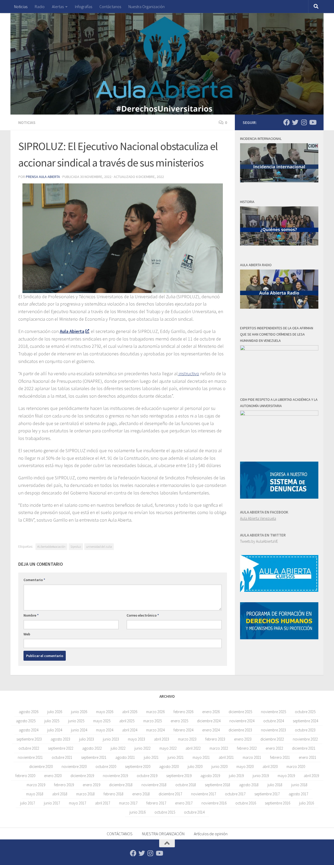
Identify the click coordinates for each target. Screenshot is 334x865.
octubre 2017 (235, 793)
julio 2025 (51, 720)
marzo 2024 (155, 729)
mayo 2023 (136, 739)
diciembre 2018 (121, 784)
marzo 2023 (187, 739)
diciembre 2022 (272, 739)
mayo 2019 (286, 775)
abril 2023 (161, 739)
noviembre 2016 (213, 803)
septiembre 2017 (267, 793)
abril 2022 (193, 748)
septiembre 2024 (305, 720)
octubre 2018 (185, 784)
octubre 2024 (273, 720)
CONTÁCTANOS (120, 833)
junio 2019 (261, 775)
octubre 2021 (62, 757)
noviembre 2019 (115, 775)
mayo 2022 (168, 748)
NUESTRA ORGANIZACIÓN (163, 833)
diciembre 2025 (240, 711)
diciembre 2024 (208, 720)
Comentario (34, 579)
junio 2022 (142, 748)
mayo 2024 (104, 729)
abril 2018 (59, 793)
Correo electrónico (143, 615)
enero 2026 (211, 711)
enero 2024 (211, 729)
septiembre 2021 (93, 757)
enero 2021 (307, 757)
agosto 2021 (125, 757)
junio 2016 (137, 812)
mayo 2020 (245, 766)
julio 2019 (236, 775)
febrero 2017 (156, 803)
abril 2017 (102, 803)
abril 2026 (129, 711)
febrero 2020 (25, 775)
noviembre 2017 (203, 793)
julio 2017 (27, 803)
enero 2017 (184, 803)
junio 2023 (111, 739)
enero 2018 (141, 793)
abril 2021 (226, 757)
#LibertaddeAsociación (51, 546)
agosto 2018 (249, 784)
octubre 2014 (194, 812)
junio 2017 (52, 803)
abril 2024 (129, 729)
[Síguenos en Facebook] (286, 122)
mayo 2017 (77, 803)
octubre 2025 (305, 711)
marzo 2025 (152, 720)
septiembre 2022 (60, 748)
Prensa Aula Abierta (43, 176)
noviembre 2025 (273, 711)
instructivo (188, 374)
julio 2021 (151, 757)
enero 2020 (53, 775)
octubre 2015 (164, 812)
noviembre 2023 (273, 729)
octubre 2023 (305, 729)
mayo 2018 (34, 793)
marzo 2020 (296, 766)
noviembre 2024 (241, 720)
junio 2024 (79, 729)
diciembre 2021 (303, 748)
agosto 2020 (169, 766)
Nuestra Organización (146, 6)
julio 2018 (274, 784)
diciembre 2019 (82, 775)
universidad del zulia (99, 546)
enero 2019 (91, 784)
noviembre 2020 (74, 766)
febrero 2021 (280, 757)
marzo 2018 (85, 793)
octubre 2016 (245, 803)
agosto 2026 (28, 711)
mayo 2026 (104, 711)
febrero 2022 (247, 748)
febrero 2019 (64, 784)
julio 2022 (118, 748)
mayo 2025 (101, 720)
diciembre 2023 (240, 729)
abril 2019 (311, 775)
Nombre (31, 615)
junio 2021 (176, 757)
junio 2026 (79, 711)
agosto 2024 (28, 729)
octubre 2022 (29, 748)
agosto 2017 (298, 793)
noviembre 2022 (305, 739)
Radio (40, 6)
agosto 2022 (92, 748)
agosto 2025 (25, 720)
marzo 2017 (128, 803)
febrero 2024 (183, 729)
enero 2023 (243, 739)
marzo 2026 (155, 711)
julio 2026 (54, 711)
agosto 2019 (210, 775)
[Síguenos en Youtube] (312, 122)
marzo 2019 (36, 784)
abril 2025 (126, 720)
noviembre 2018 (153, 784)
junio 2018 (299, 784)
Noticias (20, 6)
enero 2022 (274, 748)
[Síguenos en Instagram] (304, 122)
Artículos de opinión (211, 833)
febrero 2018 (113, 793)
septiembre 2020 (137, 766)
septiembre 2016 (277, 803)
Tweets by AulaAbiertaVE (259, 541)
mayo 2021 (201, 757)
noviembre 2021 (30, 757)
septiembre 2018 (217, 784)
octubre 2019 (147, 775)
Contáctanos (110, 6)
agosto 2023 (60, 739)
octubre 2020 (106, 766)
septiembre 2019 (179, 775)
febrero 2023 (215, 739)
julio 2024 (54, 729)
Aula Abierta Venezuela (258, 518)
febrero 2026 (183, 711)
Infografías (83, 6)
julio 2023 (86, 739)
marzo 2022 (219, 748)
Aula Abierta (72, 331)
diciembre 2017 (170, 793)
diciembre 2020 (41, 766)
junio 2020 (219, 766)
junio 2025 (76, 720)
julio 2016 (306, 803)
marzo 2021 (252, 757)
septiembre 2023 (29, 739)
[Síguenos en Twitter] (295, 122)
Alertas (58, 6)
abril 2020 (270, 766)
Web (26, 634)
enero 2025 (179, 720)
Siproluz (75, 546)
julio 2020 (195, 766)
